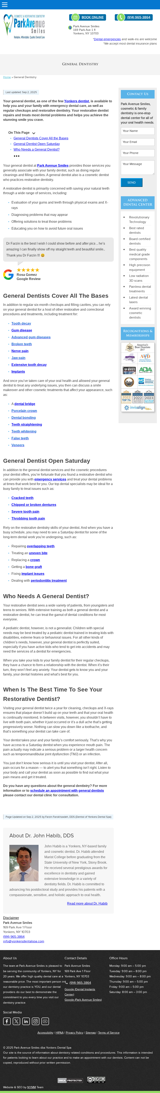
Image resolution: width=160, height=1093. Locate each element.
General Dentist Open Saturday (37, 144)
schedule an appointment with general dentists (67, 790)
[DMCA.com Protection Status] (70, 1082)
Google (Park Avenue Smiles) (83, 1000)
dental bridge (24, 404)
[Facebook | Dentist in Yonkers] (7, 1021)
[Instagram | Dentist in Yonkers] (35, 1021)
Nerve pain (20, 351)
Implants (18, 371)
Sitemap (91, 1032)
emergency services (50, 479)
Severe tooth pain (25, 511)
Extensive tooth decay (29, 364)
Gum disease (21, 330)
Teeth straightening (26, 424)
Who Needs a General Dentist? (37, 149)
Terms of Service (109, 1032)
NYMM (31, 1087)
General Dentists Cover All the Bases (41, 138)
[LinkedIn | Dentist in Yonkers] (26, 1021)
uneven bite (38, 553)
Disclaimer (11, 918)
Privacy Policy (74, 1032)
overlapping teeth (41, 546)
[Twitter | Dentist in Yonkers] (16, 1021)
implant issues (32, 573)
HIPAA (60, 1032)
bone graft (34, 567)
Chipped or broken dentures (33, 504)
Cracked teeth (22, 498)
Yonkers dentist (76, 101)
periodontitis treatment (49, 580)
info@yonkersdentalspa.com (23, 941)
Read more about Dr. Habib (87, 903)
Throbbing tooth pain (28, 518)
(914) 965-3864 (138, 17)
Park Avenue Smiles (53, 165)
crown (35, 560)
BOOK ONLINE (93, 17)
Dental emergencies (107, 39)
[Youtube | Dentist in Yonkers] (45, 1021)
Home (7, 77)
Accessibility (45, 1032)
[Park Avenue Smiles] (24, 37)
